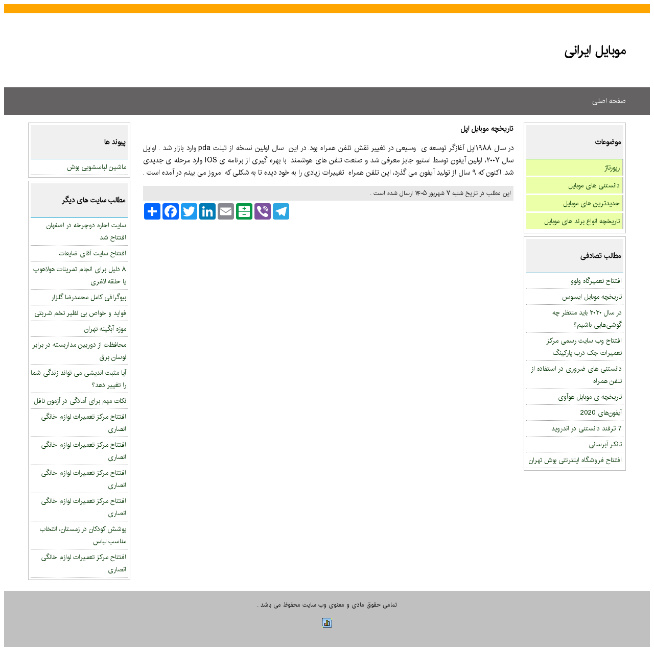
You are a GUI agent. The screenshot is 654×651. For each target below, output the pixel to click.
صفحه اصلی (609, 101)
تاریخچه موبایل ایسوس (592, 296)
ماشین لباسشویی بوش (96, 167)
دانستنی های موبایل (594, 185)
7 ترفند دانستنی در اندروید (586, 428)
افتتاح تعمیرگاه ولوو (596, 280)
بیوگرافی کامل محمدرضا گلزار (88, 297)
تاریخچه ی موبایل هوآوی (590, 396)
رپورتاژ (612, 167)
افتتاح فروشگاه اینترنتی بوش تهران (575, 460)
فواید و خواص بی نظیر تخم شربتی (80, 313)
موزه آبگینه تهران (105, 328)
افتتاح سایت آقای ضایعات (92, 253)
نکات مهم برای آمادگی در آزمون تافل (80, 400)
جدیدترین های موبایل (591, 203)
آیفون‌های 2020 (601, 412)
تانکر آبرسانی (605, 444)
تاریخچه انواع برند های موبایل (582, 221)
